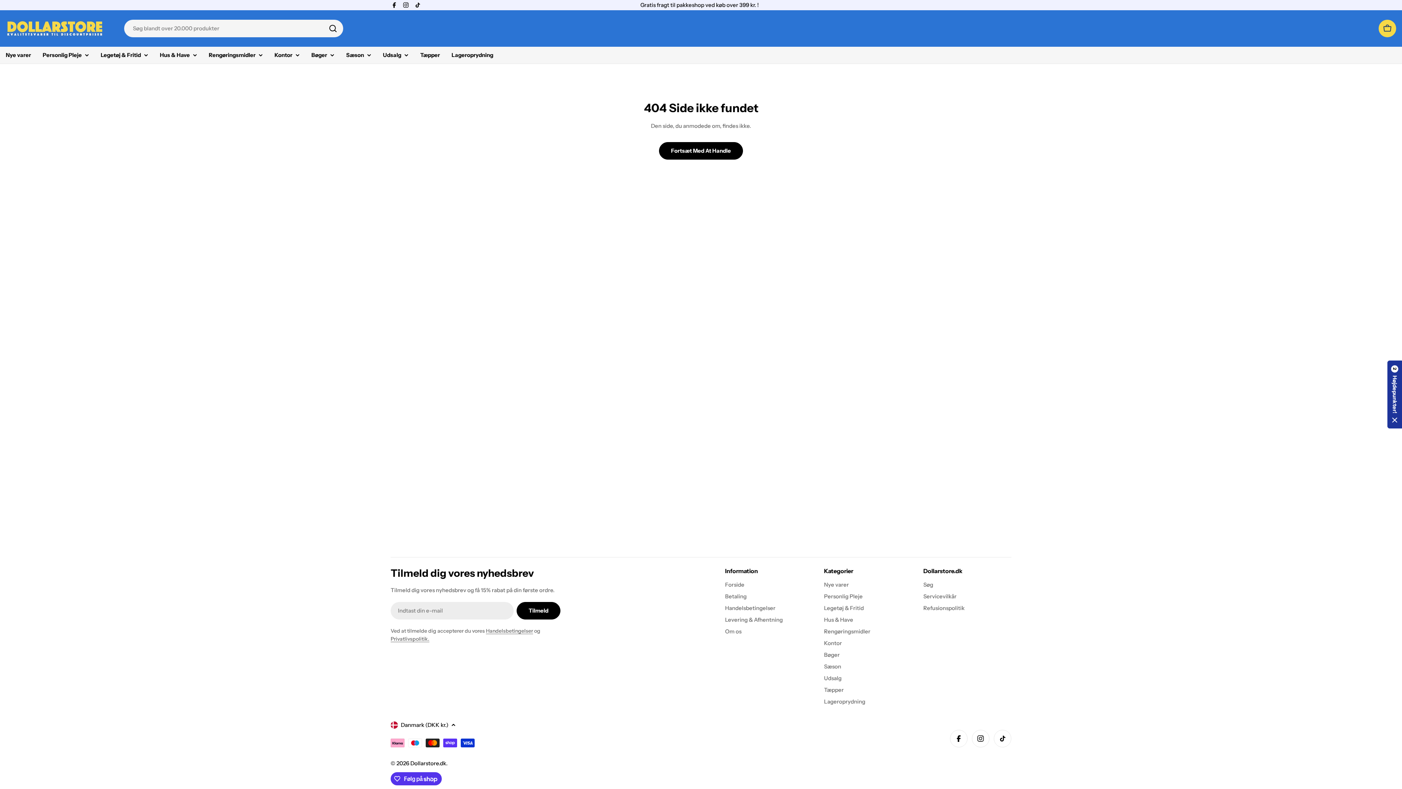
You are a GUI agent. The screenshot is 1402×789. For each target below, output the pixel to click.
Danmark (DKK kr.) (424, 724)
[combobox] (233, 28)
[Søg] (333, 28)
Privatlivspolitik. (410, 639)
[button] (1394, 394)
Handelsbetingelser (509, 631)
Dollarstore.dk (428, 763)
